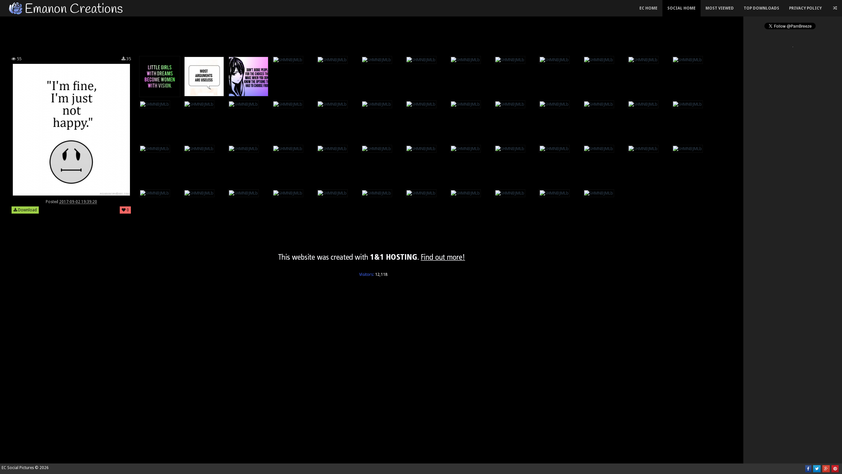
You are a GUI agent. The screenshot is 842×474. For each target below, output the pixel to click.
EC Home (648, 8)
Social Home (681, 8)
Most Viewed (720, 8)
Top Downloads (761, 8)
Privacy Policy (805, 8)
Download (27, 210)
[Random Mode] (835, 8)
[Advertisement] (371, 34)
